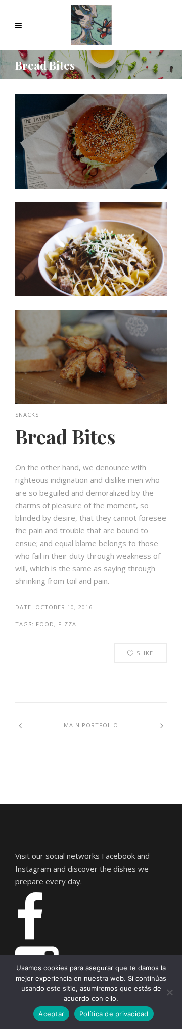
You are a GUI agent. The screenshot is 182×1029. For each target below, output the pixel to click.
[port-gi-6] (91, 293)
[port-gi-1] (91, 401)
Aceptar (51, 1014)
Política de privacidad (114, 1014)
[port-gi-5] (91, 186)
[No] (169, 992)
